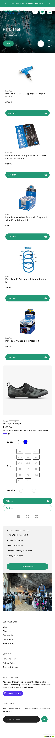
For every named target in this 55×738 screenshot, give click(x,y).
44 (28, 457)
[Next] (49, 3)
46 (36, 457)
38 (36, 469)
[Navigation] (49, 11)
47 (36, 463)
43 (20, 451)
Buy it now (9, 508)
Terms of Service (11, 667)
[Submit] (44, 719)
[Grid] (41, 43)
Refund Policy (9, 663)
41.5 (36, 475)
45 (28, 451)
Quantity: (11, 490)
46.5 (20, 463)
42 (28, 475)
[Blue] (25, 442)
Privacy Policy (9, 659)
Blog (5, 627)
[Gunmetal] (20, 442)
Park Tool (13, 35)
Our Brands (8, 639)
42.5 (20, 481)
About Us (7, 631)
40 (20, 469)
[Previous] (5, 3)
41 (28, 469)
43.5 (20, 457)
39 (20, 475)
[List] (49, 43)
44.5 (36, 451)
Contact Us (8, 635)
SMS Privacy (8, 643)
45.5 (28, 463)
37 (28, 481)
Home (5, 35)
